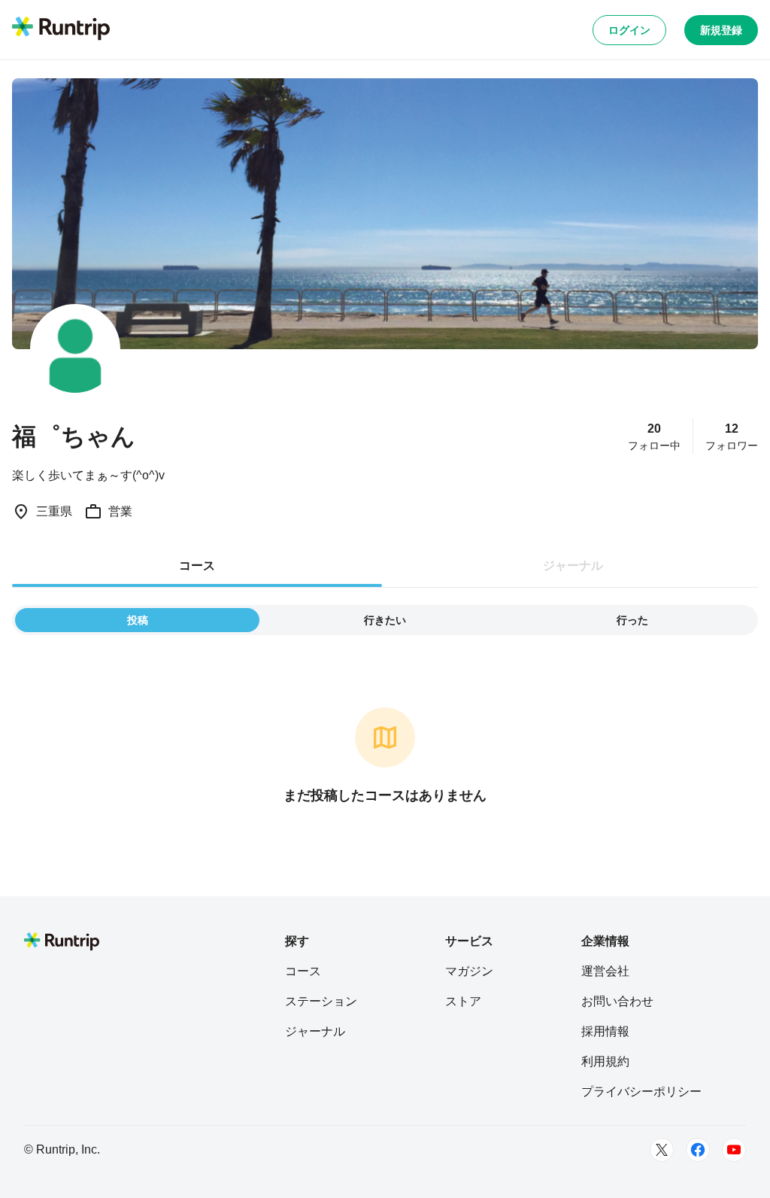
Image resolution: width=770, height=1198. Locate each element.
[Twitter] (662, 1150)
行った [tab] (632, 620)
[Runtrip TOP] (61, 29)
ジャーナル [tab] (573, 565)
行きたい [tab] (385, 620)
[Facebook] (698, 1150)
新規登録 (721, 30)
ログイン (629, 30)
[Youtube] (734, 1150)
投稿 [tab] (137, 620)
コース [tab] (197, 565)
